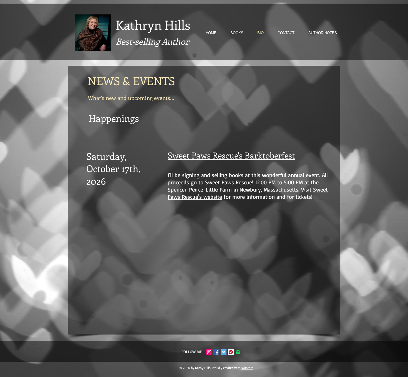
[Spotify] (238, 352)
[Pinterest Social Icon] (231, 352)
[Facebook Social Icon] (216, 352)
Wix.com (247, 368)
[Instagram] (209, 352)
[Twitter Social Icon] (223, 352)
